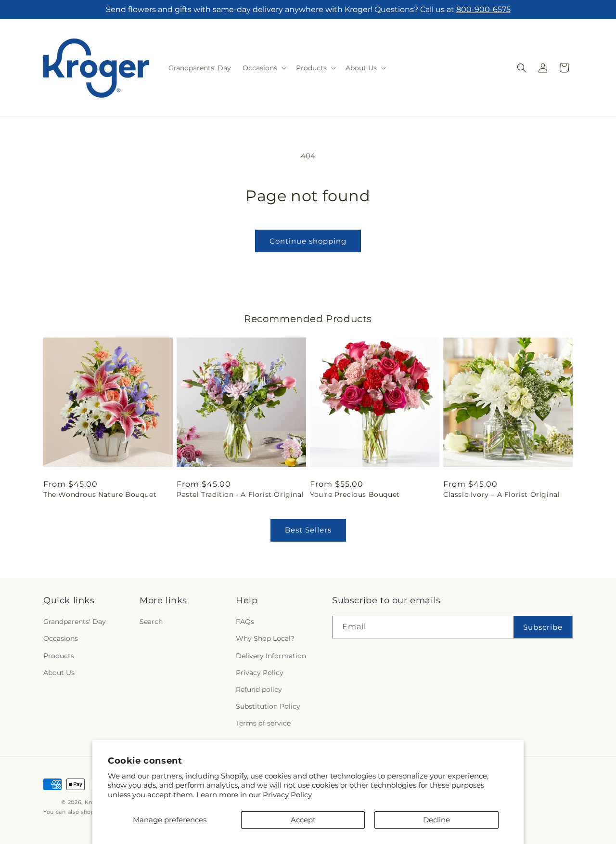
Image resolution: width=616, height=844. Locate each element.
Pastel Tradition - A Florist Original (240, 494)
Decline (436, 819)
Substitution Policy (268, 706)
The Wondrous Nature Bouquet (99, 494)
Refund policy (259, 689)
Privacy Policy (287, 794)
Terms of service (263, 723)
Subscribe (543, 627)
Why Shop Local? (265, 639)
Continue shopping (308, 241)
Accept (303, 819)
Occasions (60, 639)
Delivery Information (271, 655)
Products (58, 655)
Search (151, 622)
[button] (263, 68)
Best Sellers (308, 529)
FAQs (245, 622)
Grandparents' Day (74, 622)
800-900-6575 (483, 9)
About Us (59, 672)
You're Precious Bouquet (355, 494)
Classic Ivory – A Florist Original (501, 494)
